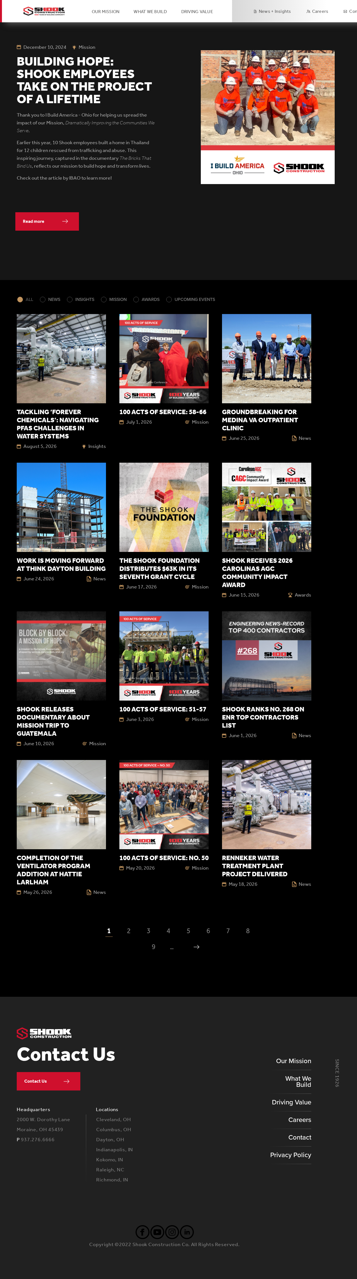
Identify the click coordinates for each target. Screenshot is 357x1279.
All (29, 299)
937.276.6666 (38, 1139)
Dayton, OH (110, 1139)
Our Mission (106, 11)
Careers (320, 11)
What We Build (298, 1082)
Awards (151, 299)
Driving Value (291, 1102)
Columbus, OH (113, 1129)
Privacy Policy (290, 1155)
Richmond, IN (112, 1180)
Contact (299, 1137)
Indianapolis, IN (114, 1150)
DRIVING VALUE (197, 11)
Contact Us (35, 1081)
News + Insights (275, 11)
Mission (118, 299)
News (54, 299)
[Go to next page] (196, 947)
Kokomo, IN (109, 1160)
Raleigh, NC (110, 1170)
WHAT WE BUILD (150, 11)
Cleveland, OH (113, 1119)
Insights (84, 299)
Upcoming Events (195, 299)
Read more (33, 221)
